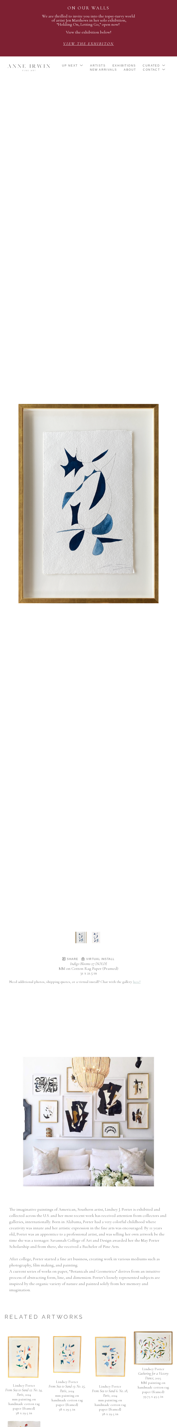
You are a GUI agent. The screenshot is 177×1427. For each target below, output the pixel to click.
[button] (72, 65)
